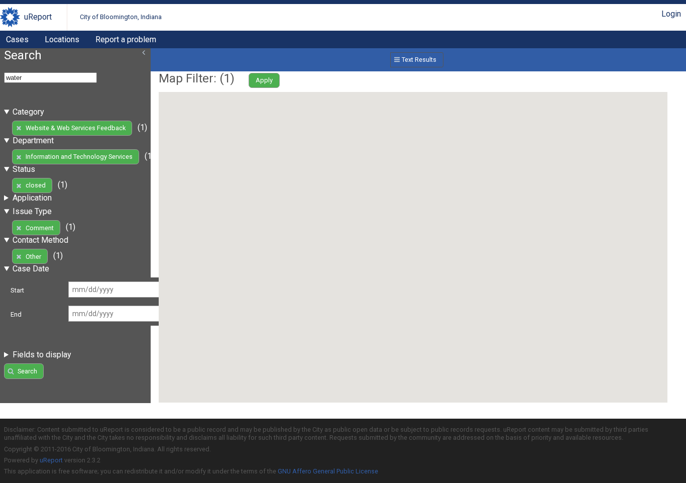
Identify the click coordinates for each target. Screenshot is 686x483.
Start (17, 290)
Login (671, 14)
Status (24, 169)
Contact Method (40, 240)
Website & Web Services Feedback (76, 128)
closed (36, 185)
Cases (17, 39)
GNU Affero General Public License (328, 471)
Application (32, 198)
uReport (38, 17)
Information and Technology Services (79, 156)
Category (28, 112)
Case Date (31, 268)
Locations (62, 39)
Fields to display (42, 354)
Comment (40, 228)
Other (33, 256)
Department (33, 140)
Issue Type (32, 211)
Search (27, 371)
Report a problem (125, 39)
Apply (264, 80)
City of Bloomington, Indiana (121, 17)
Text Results (419, 59)
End (16, 314)
